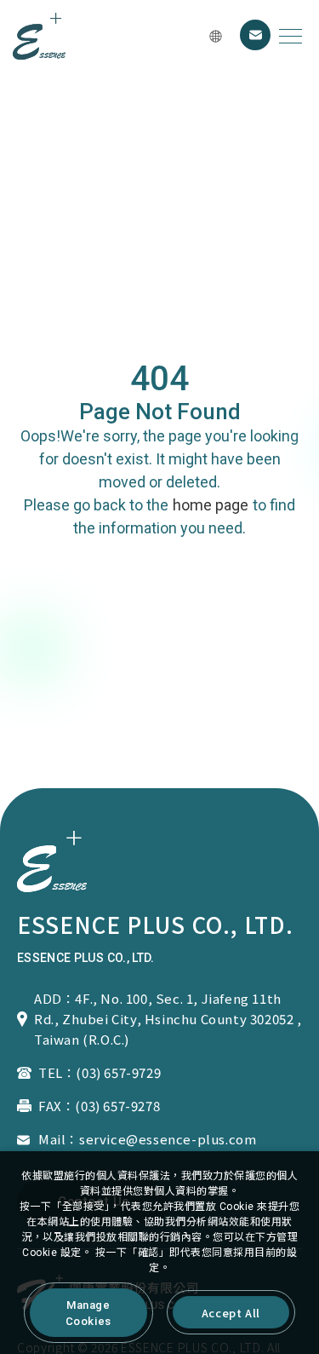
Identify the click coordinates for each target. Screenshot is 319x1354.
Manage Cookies (88, 1313)
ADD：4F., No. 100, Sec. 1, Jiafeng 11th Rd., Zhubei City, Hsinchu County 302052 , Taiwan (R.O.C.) (168, 1018)
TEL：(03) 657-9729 (99, 1072)
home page (210, 505)
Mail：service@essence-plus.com (147, 1139)
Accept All (231, 1313)
